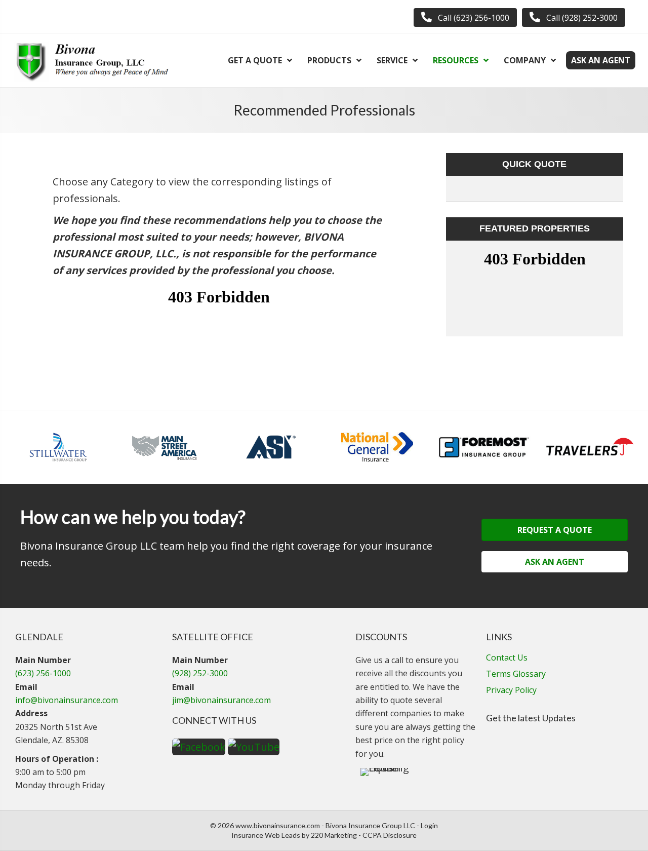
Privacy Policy (511, 690)
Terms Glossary (516, 674)
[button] (465, 17)
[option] (58, 447)
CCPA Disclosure (389, 835)
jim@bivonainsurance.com (221, 700)
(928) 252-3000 (200, 673)
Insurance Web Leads (265, 835)
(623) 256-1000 (43, 673)
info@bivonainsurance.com (66, 700)
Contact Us (507, 658)
